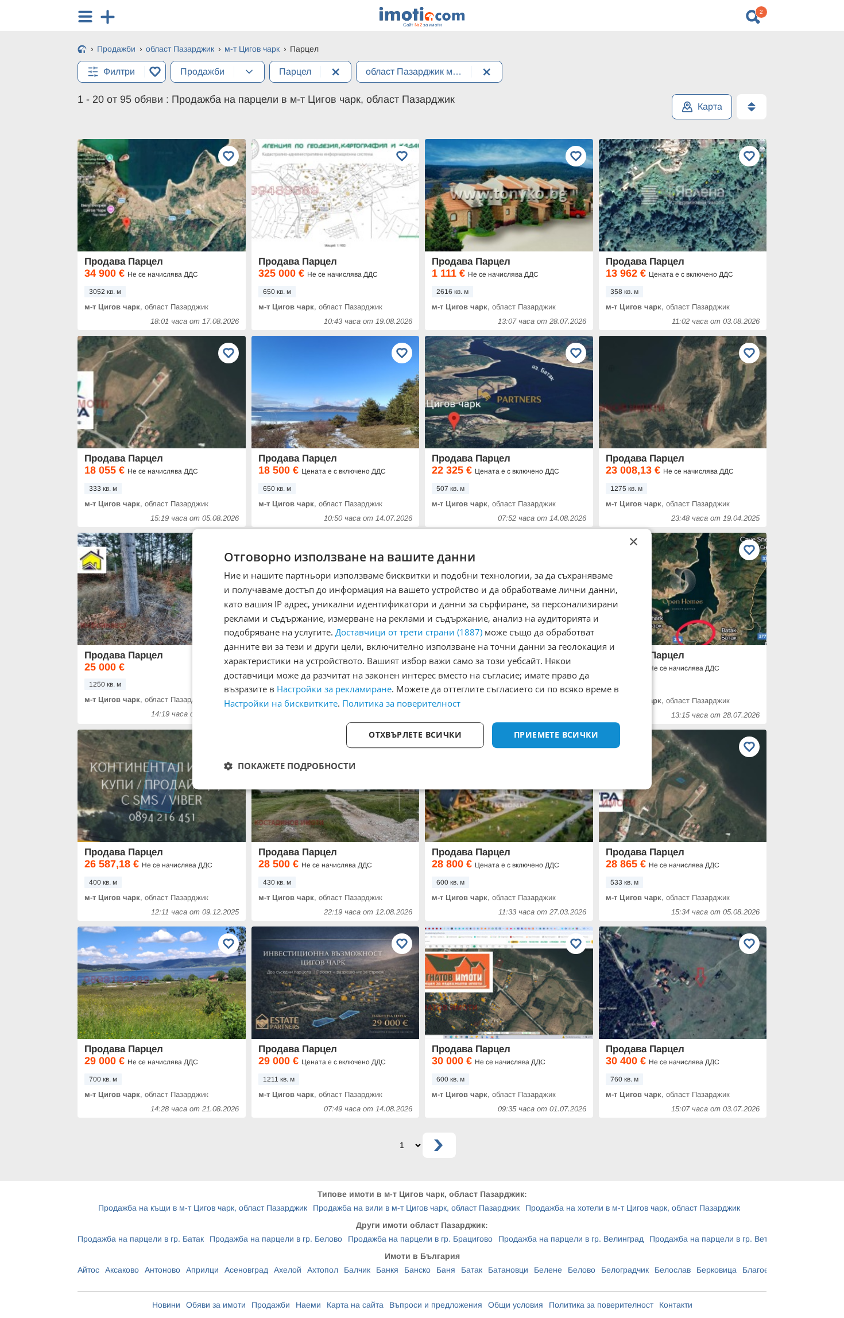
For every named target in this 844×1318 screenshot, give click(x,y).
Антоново (162, 1269)
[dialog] (422, 659)
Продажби (270, 1305)
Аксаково (122, 1269)
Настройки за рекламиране (334, 689)
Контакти (675, 1305)
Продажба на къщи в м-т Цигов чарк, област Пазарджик (202, 1207)
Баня (445, 1269)
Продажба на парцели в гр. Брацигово (420, 1238)
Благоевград (765, 1269)
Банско (417, 1269)
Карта (710, 106)
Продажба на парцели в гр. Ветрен (715, 1238)
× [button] (633, 542)
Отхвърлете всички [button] (415, 734)
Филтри (119, 71)
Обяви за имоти (216, 1305)
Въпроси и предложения (435, 1305)
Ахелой (287, 1269)
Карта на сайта (355, 1305)
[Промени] (249, 71)
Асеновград (246, 1269)
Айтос (88, 1269)
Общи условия (515, 1305)
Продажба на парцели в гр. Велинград (571, 1238)
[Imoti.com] (82, 50)
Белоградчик (625, 1269)
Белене (548, 1269)
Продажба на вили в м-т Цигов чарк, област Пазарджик (416, 1207)
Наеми (308, 1305)
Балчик (357, 1269)
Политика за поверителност (601, 1305)
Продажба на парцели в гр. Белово (276, 1238)
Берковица (716, 1269)
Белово (581, 1269)
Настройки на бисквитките (281, 703)
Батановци (508, 1269)
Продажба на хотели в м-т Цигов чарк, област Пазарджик (632, 1207)
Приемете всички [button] (556, 734)
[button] (289, 765)
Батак (471, 1269)
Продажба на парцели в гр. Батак (141, 1238)
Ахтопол (322, 1269)
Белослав (673, 1269)
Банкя (387, 1269)
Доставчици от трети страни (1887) (408, 632)
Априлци (202, 1269)
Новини (166, 1305)
